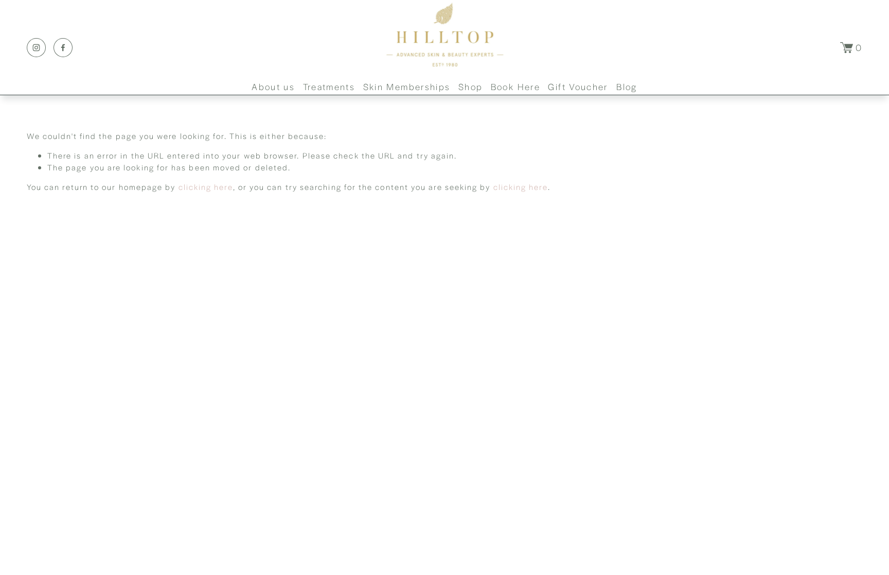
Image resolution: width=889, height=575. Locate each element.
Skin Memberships (407, 86)
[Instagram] (36, 47)
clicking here (206, 186)
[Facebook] (63, 47)
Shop (470, 86)
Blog (626, 86)
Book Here (515, 86)
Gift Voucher (578, 86)
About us (273, 86)
